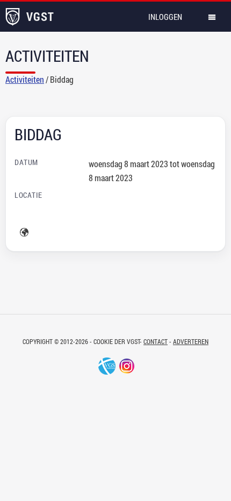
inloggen (165, 16)
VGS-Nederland (107, 366)
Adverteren (190, 341)
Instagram (126, 366)
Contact (155, 341)
